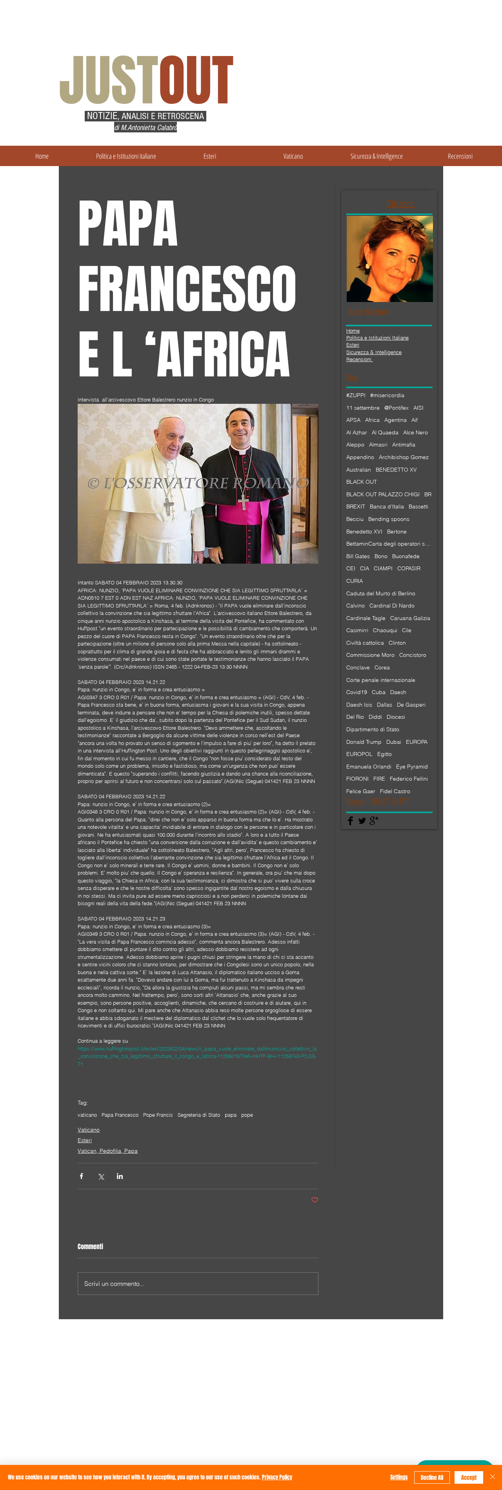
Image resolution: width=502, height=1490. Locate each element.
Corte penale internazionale (380, 680)
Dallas (384, 704)
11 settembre (363, 407)
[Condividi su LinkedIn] (120, 1176)
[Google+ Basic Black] (373, 820)
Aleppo (355, 444)
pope (247, 1115)
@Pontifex (396, 407)
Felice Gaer (360, 791)
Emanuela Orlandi (368, 766)
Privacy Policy (277, 1477)
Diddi (375, 716)
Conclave (358, 667)
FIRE (379, 778)
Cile (406, 630)
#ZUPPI (356, 395)
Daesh (398, 692)
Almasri (378, 444)
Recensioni (359, 359)
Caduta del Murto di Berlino (380, 593)
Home (353, 330)
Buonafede (406, 556)
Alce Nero (415, 432)
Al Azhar (356, 432)
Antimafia (403, 444)
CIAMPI (383, 568)
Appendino (360, 457)
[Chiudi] (492, 1477)
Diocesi (396, 716)
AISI (418, 407)
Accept (469, 1478)
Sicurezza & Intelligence (374, 352)
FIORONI (357, 778)
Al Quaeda (385, 432)
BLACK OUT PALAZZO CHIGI (383, 494)
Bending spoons (388, 519)
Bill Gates (358, 556)
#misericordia (387, 395)
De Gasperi (411, 704)
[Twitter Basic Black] (362, 820)
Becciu (355, 519)
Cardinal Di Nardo (392, 605)
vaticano (87, 1115)
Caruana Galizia (410, 618)
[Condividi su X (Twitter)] (100, 1176)
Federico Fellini (409, 778)
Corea (382, 667)
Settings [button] (399, 1477)
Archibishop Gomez (404, 457)
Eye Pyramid (412, 766)
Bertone (397, 531)
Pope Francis (158, 1115)
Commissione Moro (370, 654)
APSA (353, 419)
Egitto (384, 754)
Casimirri (357, 630)
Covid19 (356, 692)
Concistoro (412, 654)
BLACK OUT (361, 481)
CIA (364, 568)
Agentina (395, 419)
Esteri (85, 1140)
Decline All (432, 1478)
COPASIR (408, 568)
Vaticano (89, 1129)
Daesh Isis (359, 704)
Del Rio (355, 716)
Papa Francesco (120, 1115)
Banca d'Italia (387, 506)
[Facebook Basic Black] (350, 820)
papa (230, 1115)
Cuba (379, 692)
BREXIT (355, 506)
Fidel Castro (395, 791)
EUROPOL (359, 754)
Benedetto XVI (364, 531)
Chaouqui (385, 630)
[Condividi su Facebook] (81, 1176)
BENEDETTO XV (396, 469)
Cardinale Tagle (366, 618)
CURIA (354, 580)
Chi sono (401, 203)
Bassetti (418, 506)
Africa (372, 419)
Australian (358, 469)
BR (427, 494)
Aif (414, 419)
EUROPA (416, 741)
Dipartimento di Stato (372, 729)
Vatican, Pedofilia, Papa (108, 1150)
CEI (350, 568)
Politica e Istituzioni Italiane (377, 338)
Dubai (393, 741)
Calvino (355, 605)
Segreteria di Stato (199, 1115)
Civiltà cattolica (365, 642)
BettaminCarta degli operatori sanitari (389, 543)
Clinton (397, 642)
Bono (381, 556)
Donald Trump (364, 741)
